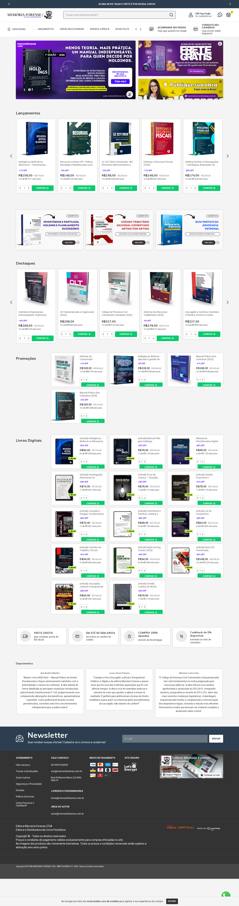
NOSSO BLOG (122, 29)
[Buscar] (171, 15)
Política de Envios (25, 796)
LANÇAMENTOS (46, 29)
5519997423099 (59, 765)
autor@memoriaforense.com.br (67, 813)
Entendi (172, 901)
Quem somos (23, 777)
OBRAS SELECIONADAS (72, 29)
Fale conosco (23, 765)
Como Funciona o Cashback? (25, 804)
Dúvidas (20, 790)
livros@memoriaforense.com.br (67, 798)
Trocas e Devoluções (27, 771)
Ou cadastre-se (203, 16)
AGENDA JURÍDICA (99, 29)
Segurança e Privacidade (29, 784)
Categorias (18, 29)
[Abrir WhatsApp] (226, 896)
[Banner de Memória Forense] (76, 70)
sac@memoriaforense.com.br (66, 771)
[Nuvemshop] (208, 829)
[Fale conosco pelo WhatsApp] (220, 15)
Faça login (205, 13)
